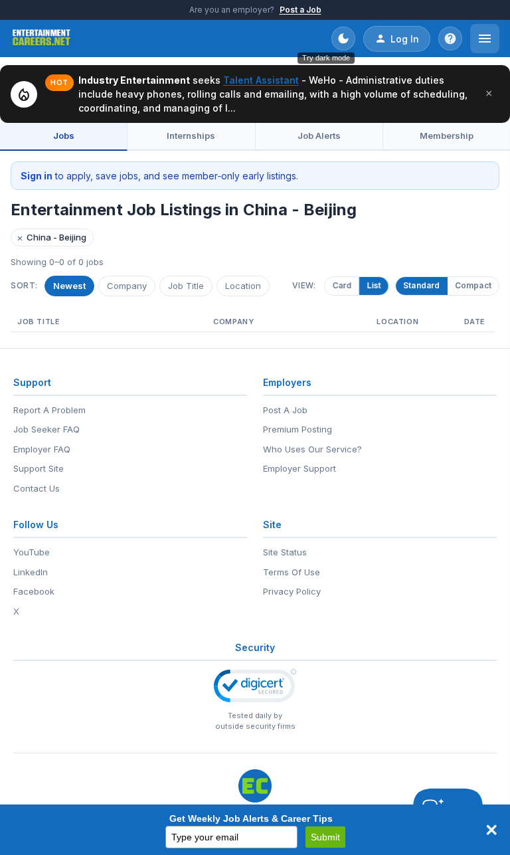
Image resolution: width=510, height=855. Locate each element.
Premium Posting (297, 429)
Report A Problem (49, 410)
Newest (69, 285)
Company (127, 285)
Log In (404, 39)
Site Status (285, 552)
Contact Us (36, 488)
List (373, 285)
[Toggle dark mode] (343, 38)
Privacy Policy (292, 591)
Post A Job (285, 410)
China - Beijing (51, 237)
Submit (325, 837)
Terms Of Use (291, 572)
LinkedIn (30, 572)
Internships (191, 135)
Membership (446, 135)
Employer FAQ (41, 449)
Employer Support (299, 468)
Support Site (38, 468)
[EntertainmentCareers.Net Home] (41, 38)
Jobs (63, 135)
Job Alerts (319, 135)
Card (342, 285)
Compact (473, 285)
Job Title (186, 285)
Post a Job (300, 10)
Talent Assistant (261, 80)
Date (474, 321)
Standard (421, 285)
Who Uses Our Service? (312, 449)
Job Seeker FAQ (46, 429)
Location (243, 285)
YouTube (31, 552)
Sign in (36, 175)
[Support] (450, 38)
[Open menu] (484, 38)
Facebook (33, 591)
